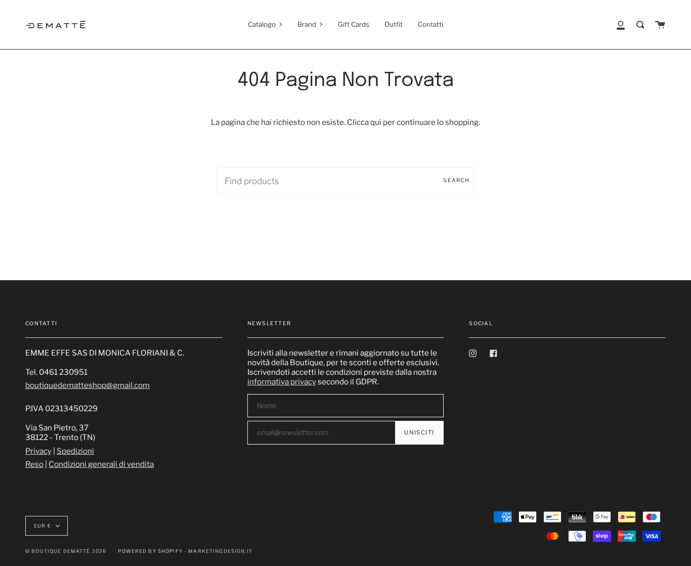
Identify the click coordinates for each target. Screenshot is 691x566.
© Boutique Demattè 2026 (65, 551)
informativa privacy (281, 381)
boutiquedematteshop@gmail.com (87, 385)
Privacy (38, 451)
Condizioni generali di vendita (101, 464)
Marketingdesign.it (220, 551)
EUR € (42, 526)
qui (375, 122)
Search (456, 180)
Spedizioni (75, 451)
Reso (34, 464)
